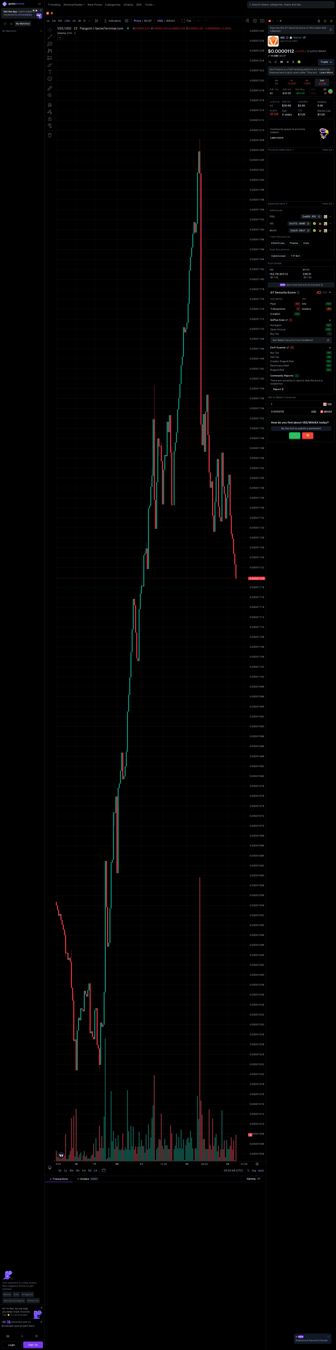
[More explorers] (330, 216)
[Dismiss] (40, 10)
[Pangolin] (280, 21)
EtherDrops (278, 243)
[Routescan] (325, 216)
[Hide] (330, 292)
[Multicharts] (8, 1336)
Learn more (326, 72)
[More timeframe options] (331, 82)
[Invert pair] (304, 37)
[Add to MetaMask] (320, 223)
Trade (324, 61)
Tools (148, 4)
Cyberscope (278, 256)
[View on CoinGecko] (299, 62)
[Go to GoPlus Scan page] (286, 320)
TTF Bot (295, 256)
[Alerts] (22, 1336)
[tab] (59, 1179)
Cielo (306, 243)
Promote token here (279, 149)
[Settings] (36, 1336)
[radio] (314, 411)
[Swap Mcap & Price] (269, 56)
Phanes (294, 243)
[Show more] (330, 320)
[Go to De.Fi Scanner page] (288, 347)
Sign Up (33, 1344)
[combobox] (290, 4)
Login (11, 1345)
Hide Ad (327, 149)
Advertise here (276, 203)
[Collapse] (39, 4)
